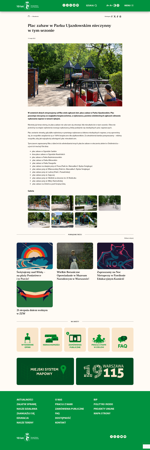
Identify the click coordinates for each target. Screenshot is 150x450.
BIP (95, 399)
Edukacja (23, 417)
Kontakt (60, 422)
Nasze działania (27, 408)
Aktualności (25, 399)
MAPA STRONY (102, 413)
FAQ (57, 413)
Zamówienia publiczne (69, 408)
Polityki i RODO (103, 404)
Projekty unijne (104, 408)
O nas (58, 399)
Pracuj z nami (64, 404)
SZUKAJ (90, 5)
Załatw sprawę (26, 404)
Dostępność (63, 417)
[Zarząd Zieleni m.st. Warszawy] (28, 9)
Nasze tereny (25, 422)
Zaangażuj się (26, 413)
